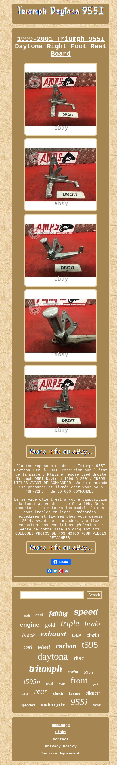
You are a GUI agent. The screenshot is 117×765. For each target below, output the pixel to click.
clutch (58, 693)
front (79, 680)
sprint (73, 672)
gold (50, 625)
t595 (90, 644)
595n (88, 672)
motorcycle (53, 704)
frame (74, 693)
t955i (49, 683)
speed (86, 612)
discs (25, 693)
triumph (45, 668)
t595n (32, 681)
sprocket (28, 705)
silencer (93, 693)
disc (79, 658)
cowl (28, 647)
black (28, 635)
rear (40, 691)
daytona (52, 656)
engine (29, 624)
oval (61, 684)
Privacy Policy (61, 746)
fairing (58, 613)
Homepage (61, 725)
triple (70, 623)
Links (60, 732)
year (97, 705)
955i (78, 702)
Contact (61, 739)
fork (95, 684)
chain (93, 635)
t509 (76, 635)
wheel (44, 647)
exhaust (53, 633)
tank (27, 615)
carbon (66, 646)
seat (39, 614)
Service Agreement (60, 753)
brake (93, 624)
